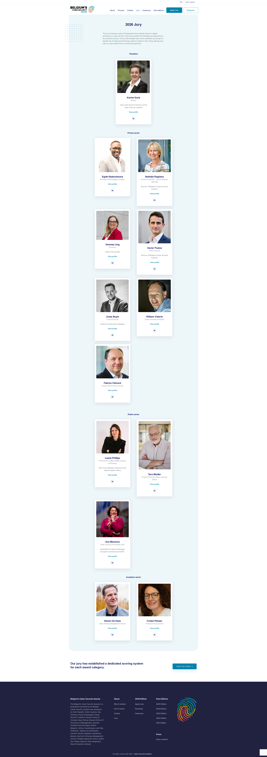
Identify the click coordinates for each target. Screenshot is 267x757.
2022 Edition (161, 718)
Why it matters (190, 2)
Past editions (159, 10)
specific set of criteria (111, 41)
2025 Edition (161, 704)
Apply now (174, 10)
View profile (133, 112)
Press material (162, 739)
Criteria (130, 10)
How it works (119, 709)
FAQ (181, 2)
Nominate (190, 10)
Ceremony (146, 10)
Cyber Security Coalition (143, 754)
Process (121, 10)
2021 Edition (161, 723)
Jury (138, 10)
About (112, 10)
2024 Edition (161, 709)
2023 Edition (161, 713)
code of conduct (137, 41)
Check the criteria (183, 666)
